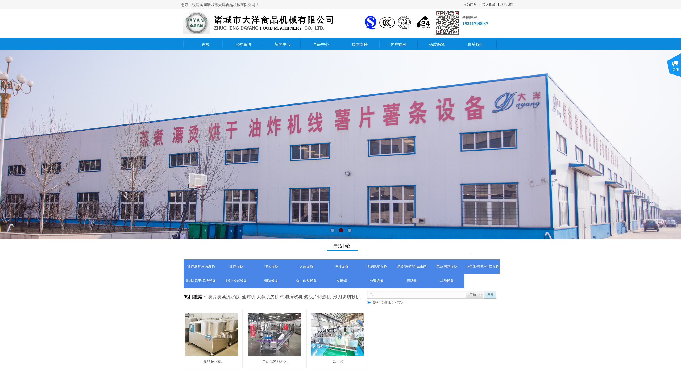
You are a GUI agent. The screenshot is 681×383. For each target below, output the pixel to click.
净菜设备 (341, 266)
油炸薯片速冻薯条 (201, 266)
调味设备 (271, 281)
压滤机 (412, 281)
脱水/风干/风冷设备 (201, 281)
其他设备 (447, 281)
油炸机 (248, 296)
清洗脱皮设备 (376, 266)
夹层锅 (342, 281)
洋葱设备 (271, 266)
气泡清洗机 (291, 296)
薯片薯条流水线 (224, 296)
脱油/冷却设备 (236, 281)
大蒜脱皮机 (267, 296)
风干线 (337, 361)
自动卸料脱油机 (275, 361)
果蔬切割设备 (447, 266)
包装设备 (377, 281)
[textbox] (420, 294)
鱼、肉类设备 (306, 281)
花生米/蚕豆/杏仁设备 (482, 266)
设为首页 (469, 4)
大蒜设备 (306, 266)
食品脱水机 (212, 361)
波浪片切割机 (317, 296)
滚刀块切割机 (346, 296)
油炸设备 (236, 266)
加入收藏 (488, 4)
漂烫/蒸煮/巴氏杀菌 (412, 266)
